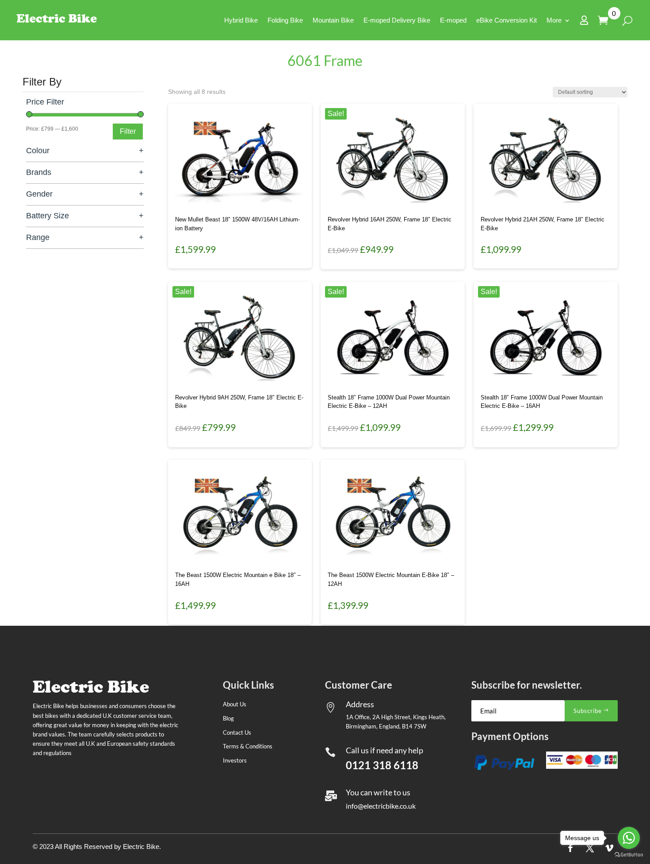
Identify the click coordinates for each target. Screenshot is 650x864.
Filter (128, 131)
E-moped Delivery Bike (396, 20)
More (554, 20)
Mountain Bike (333, 20)
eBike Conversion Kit (506, 20)
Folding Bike (285, 20)
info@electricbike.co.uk (381, 806)
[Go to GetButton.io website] (629, 855)
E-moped (453, 20)
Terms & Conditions (247, 746)
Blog (228, 718)
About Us (234, 704)
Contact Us (237, 732)
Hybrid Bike (241, 20)
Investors (235, 760)
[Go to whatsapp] (629, 838)
